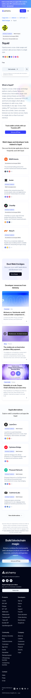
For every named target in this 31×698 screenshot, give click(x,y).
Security (20, 650)
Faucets (20, 612)
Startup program (7, 655)
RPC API (4, 603)
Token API (5, 620)
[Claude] (25, 688)
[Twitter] (3, 580)
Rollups (4, 606)
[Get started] (15, 4)
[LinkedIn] (7, 580)
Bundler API (5, 623)
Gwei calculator (22, 614)
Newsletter (5, 652)
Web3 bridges (6, 20)
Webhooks (5, 612)
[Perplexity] (20, 688)
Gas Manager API (7, 625)
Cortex (4, 601)
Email (3, 681)
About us (20, 636)
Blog (3, 638)
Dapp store (5, 18)
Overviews (5, 644)
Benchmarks (21, 620)
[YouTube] (11, 580)
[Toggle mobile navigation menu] (28, 11)
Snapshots (21, 623)
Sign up (20, 601)
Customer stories (7, 641)
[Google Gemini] (17, 688)
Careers (20, 638)
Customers (21, 641)
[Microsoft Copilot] (22, 688)
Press (3, 678)
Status (20, 603)
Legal (19, 652)
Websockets (5, 614)
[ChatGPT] (14, 688)
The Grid (24, 528)
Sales (3, 675)
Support (20, 609)
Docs (19, 606)
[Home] (6, 11)
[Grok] (27, 688)
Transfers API (6, 617)
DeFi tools (22, 18)
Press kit (20, 647)
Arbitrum (14, 18)
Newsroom (21, 644)
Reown (27, 530)
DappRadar (22, 530)
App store (5, 647)
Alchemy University (7, 636)
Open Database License (9, 530)
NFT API (4, 609)
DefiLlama (17, 530)
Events (4, 650)
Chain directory (22, 617)
